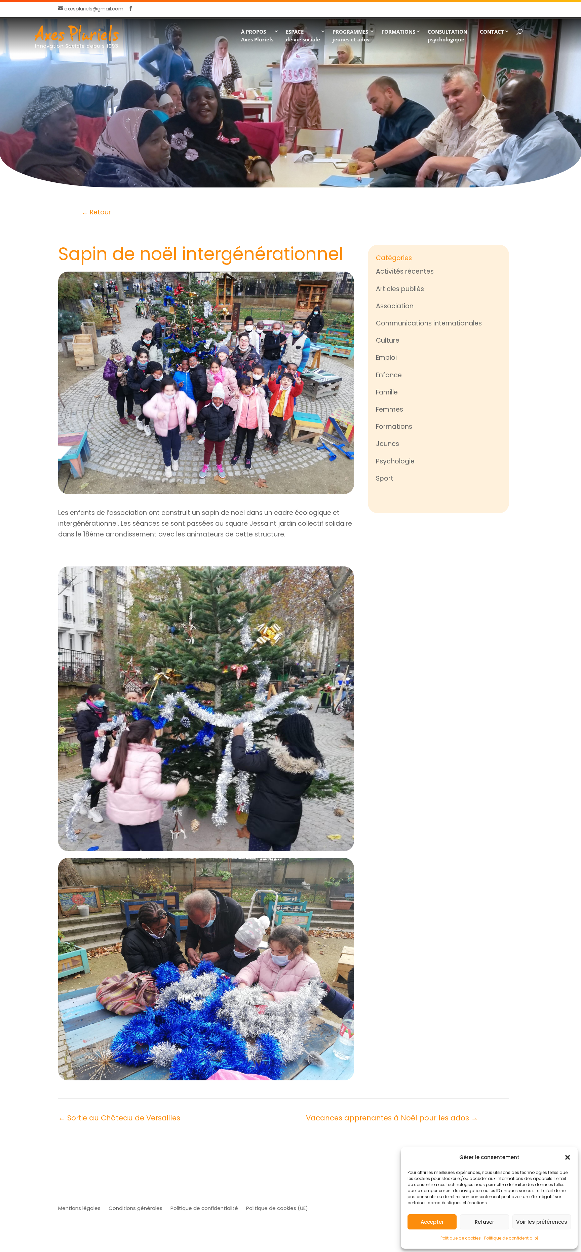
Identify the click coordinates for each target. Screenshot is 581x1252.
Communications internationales (429, 323)
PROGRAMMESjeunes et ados (351, 35)
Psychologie (395, 461)
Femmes (389, 409)
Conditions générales (135, 1208)
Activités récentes (405, 271)
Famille (387, 392)
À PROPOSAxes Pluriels (257, 35)
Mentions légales (79, 1208)
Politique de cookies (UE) (277, 1208)
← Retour (96, 212)
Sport (384, 478)
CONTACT (492, 31)
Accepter (432, 1221)
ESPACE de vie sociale (303, 35)
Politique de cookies (460, 1238)
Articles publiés (400, 288)
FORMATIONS (398, 31)
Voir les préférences (541, 1221)
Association (395, 306)
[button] (567, 1157)
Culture (387, 340)
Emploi (386, 357)
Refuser (484, 1221)
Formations (394, 426)
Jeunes (387, 443)
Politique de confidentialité (511, 1238)
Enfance (389, 375)
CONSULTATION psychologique (447, 35)
